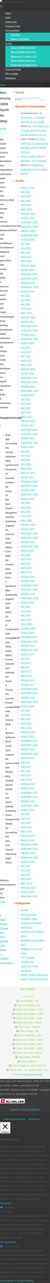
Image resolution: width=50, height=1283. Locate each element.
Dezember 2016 (29, 688)
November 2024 (29, 278)
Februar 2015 (28, 784)
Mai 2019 (26, 563)
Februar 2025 (28, 265)
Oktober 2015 (28, 749)
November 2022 (29, 382)
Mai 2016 (26, 719)
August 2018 (27, 602)
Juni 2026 (26, 196)
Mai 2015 (26, 770)
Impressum (27, 927)
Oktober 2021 (28, 438)
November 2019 (29, 537)
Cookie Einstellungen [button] (14, 1119)
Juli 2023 (25, 347)
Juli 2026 (25, 192)
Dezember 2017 (29, 637)
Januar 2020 (27, 529)
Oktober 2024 (28, 282)
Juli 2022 (25, 399)
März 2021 (26, 468)
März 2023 (26, 364)
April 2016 (26, 723)
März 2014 (26, 831)
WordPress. (35, 1110)
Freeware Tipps (29, 918)
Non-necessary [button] (8, 1242)
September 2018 (29, 598)
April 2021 (26, 464)
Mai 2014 (26, 822)
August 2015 (27, 758)
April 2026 (26, 205)
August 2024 (27, 291)
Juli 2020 (25, 503)
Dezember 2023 (29, 326)
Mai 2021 (26, 459)
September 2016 (29, 701)
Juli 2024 (25, 295)
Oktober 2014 (28, 801)
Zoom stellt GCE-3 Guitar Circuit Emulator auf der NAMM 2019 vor (35, 130)
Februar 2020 (28, 524)
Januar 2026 (27, 217)
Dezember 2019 (29, 533)
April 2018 (26, 619)
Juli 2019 (25, 555)
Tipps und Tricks (29, 966)
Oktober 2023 (28, 334)
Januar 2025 (27, 269)
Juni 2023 (26, 352)
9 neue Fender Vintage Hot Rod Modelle (4, 928)
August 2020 (27, 498)
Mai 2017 (26, 667)
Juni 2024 (26, 300)
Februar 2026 (28, 213)
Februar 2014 (28, 835)
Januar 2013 (27, 891)
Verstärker (26, 970)
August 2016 (27, 706)
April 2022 (26, 412)
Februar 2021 (28, 472)
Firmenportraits (29, 914)
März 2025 (26, 261)
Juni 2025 (26, 248)
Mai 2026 (26, 200)
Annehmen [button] (34, 1119)
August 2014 (27, 809)
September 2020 (29, 494)
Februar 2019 (28, 576)
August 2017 (27, 654)
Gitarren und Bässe (31, 923)
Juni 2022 (26, 403)
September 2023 (29, 338)
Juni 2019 (26, 559)
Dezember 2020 (29, 481)
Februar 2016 (28, 732)
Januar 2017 (27, 684)
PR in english (28, 957)
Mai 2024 (26, 304)
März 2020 (26, 520)
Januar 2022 (27, 425)
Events (24, 910)
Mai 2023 (26, 356)
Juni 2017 (26, 663)
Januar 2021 (27, 477)
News (3, 84)
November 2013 (29, 848)
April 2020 (26, 516)
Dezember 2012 (29, 896)
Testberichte (27, 962)
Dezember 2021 (29, 429)
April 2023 (26, 360)
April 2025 (26, 256)
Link (2, 902)
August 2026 (27, 187)
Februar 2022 (28, 421)
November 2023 (29, 330)
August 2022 (27, 395)
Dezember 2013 (29, 844)
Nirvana (25, 1110)
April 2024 (26, 308)
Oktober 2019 (28, 542)
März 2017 (26, 676)
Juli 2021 (25, 451)
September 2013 (29, 857)
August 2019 (27, 550)
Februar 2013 (28, 887)
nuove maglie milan (31, 156)
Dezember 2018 (29, 585)
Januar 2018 (27, 632)
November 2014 (29, 796)
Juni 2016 (26, 714)
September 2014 (29, 805)
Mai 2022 (26, 408)
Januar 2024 (27, 321)
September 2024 (29, 287)
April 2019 (26, 567)
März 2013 (26, 883)
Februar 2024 (28, 317)
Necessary (9, 1207)
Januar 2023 (27, 373)
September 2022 (29, 390)
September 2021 (29, 442)
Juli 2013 (25, 866)
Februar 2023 (28, 369)
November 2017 (29, 641)
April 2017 (26, 671)
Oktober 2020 (28, 490)
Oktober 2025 (28, 231)
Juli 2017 (25, 658)
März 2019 (26, 572)
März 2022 (26, 416)
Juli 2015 (25, 762)
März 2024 (26, 313)
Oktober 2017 (28, 645)
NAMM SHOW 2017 (31, 949)
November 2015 (29, 745)
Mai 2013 (26, 874)
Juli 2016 (25, 710)
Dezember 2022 (29, 377)
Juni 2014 (26, 818)
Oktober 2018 (28, 593)
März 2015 (26, 779)
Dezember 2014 (29, 792)
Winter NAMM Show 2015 (34, 975)
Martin (3, 128)
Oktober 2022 (28, 386)
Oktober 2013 (28, 853)
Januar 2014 (27, 840)
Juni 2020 (26, 507)
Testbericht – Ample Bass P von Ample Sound (34, 169)
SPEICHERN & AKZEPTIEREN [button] (16, 1281)
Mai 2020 (26, 511)
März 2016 (26, 727)
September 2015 (29, 753)
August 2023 (27, 343)
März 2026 (26, 209)
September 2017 (29, 650)
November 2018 (29, 589)
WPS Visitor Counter (33, 1074)
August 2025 (27, 239)
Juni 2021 (26, 455)
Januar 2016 (27, 736)
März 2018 (26, 624)
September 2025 (29, 235)
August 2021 (27, 446)
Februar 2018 (28, 628)
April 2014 (26, 827)
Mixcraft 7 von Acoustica (34, 160)
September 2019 (29, 546)
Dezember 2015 (29, 740)
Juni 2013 (26, 870)
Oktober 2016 (28, 697)
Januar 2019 (27, 580)
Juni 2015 (26, 766)
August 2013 (27, 861)
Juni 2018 (26, 611)
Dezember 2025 (29, 222)
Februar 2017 (28, 680)
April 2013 (26, 879)
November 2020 (29, 485)
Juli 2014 (25, 814)
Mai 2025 (26, 252)
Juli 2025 (25, 243)
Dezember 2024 (29, 274)
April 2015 (26, 775)
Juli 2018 (25, 606)
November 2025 (29, 226)
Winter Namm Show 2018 (34, 979)
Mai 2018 (26, 615)
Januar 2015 (27, 788)
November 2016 (29, 693)
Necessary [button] (5, 1203)
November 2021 (29, 434)
